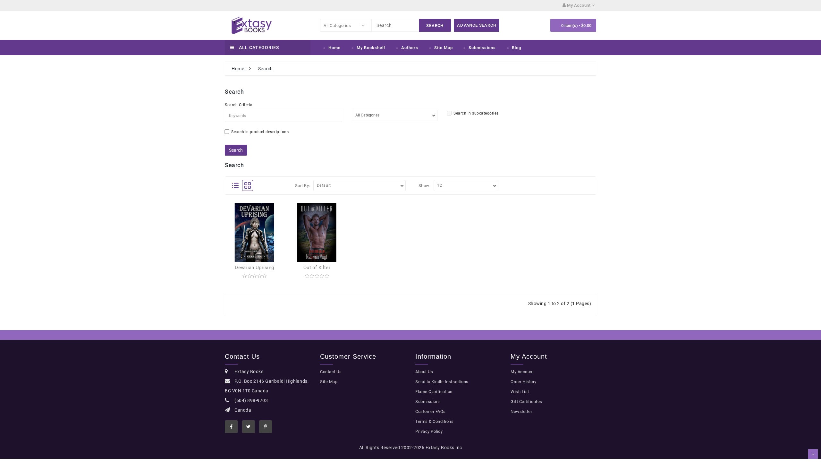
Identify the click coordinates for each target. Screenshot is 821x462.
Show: (425, 185)
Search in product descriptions (260, 132)
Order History (524, 381)
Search (265, 68)
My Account (522, 371)
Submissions (482, 47)
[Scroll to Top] (813, 454)
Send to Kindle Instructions (442, 381)
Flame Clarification (434, 391)
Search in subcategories (476, 113)
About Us (424, 371)
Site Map (443, 47)
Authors (409, 47)
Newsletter (521, 411)
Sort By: (302, 185)
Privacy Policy (429, 431)
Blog (516, 47)
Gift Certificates (526, 401)
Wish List (520, 391)
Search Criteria (239, 105)
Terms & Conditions (434, 421)
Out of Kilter (316, 267)
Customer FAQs (430, 411)
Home (334, 47)
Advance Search (476, 25)
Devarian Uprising (254, 267)
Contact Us (331, 371)
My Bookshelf (371, 47)
